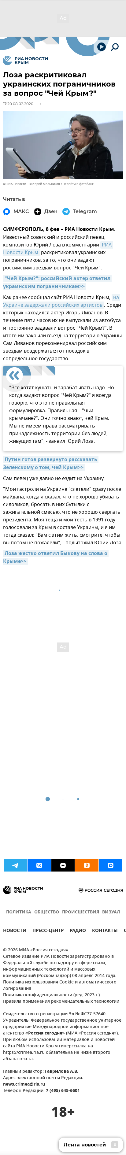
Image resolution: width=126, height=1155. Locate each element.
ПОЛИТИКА (18, 912)
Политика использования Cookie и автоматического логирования (60, 985)
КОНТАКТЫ (105, 931)
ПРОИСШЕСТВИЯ (80, 912)
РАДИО (78, 931)
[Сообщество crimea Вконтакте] (39, 865)
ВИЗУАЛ (111, 912)
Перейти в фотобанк (78, 184)
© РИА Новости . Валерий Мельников (31, 184)
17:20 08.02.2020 (18, 104)
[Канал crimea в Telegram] (15, 865)
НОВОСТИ (14, 931)
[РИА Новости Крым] (25, 61)
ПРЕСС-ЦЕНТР (48, 931)
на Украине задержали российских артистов (61, 301)
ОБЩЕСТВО (46, 912)
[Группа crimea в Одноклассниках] (86, 865)
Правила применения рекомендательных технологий (61, 1001)
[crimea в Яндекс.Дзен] (63, 865)
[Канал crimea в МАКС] (110, 865)
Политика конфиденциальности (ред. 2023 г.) (51, 995)
